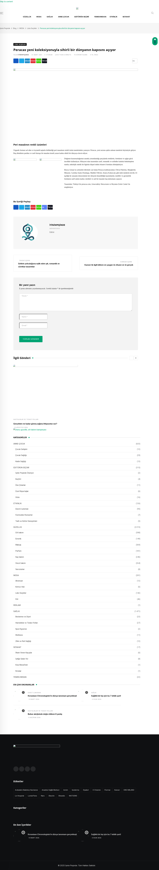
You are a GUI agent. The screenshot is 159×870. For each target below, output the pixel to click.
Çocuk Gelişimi (21, 449)
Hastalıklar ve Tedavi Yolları (25, 419)
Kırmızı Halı (20, 587)
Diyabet (86, 790)
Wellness (19, 635)
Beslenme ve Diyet (23, 617)
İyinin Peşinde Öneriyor (24, 473)
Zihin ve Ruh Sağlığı (23, 641)
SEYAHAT (126, 17)
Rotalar (18, 671)
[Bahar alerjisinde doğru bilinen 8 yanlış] (19, 714)
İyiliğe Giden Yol (21, 659)
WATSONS (73, 796)
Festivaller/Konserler (24, 515)
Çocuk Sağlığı (21, 455)
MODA (38, 17)
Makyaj (18, 545)
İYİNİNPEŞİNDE (23, 55)
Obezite (51, 796)
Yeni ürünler (20, 569)
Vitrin (17, 497)
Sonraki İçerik (126, 262)
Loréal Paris (32, 796)
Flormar (107, 790)
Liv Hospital (19, 796)
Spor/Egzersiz (21, 629)
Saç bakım (19, 557)
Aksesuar (19, 581)
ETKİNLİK (113, 17)
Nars (43, 796)
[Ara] (152, 13)
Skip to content (6, 1)
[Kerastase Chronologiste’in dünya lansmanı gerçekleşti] (19, 696)
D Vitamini (97, 790)
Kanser (117, 790)
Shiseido (61, 796)
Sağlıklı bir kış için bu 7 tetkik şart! (106, 696)
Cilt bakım (19, 532)
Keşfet (18, 479)
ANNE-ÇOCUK (63, 17)
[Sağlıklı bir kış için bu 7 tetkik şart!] (82, 696)
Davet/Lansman (21, 509)
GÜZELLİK (27, 17)
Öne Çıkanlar (20, 485)
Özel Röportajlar (22, 491)
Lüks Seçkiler (20, 593)
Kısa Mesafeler (21, 665)
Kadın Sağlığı (20, 461)
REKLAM (17, 605)
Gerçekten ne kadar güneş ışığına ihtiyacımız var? (35, 424)
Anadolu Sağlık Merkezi (50, 790)
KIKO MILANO (129, 790)
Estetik (18, 539)
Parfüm (18, 551)
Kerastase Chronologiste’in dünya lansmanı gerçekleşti (52, 696)
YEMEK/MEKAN (100, 17)
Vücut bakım (20, 563)
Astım (65, 790)
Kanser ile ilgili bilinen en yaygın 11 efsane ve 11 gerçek (109, 265)
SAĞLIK (50, 17)
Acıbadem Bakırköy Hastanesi (26, 790)
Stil (16, 599)
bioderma (75, 790)
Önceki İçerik (24, 260)
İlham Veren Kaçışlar (23, 653)
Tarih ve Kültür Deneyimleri (26, 521)
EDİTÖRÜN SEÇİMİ (81, 17)
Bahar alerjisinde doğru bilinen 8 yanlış (45, 714)
